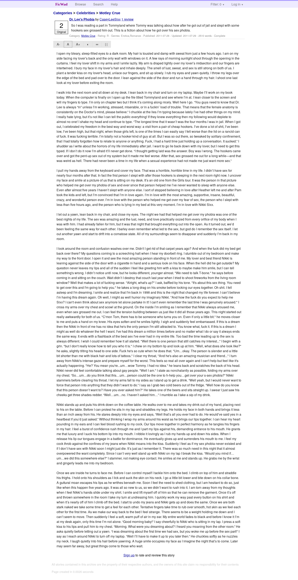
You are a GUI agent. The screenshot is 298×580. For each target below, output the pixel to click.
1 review (127, 19)
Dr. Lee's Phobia (81, 19)
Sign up (129, 555)
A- (58, 44)
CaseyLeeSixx (110, 19)
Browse (80, 4)
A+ (78, 44)
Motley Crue (109, 13)
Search (98, 4)
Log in (236, 4)
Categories (62, 13)
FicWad (61, 4)
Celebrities (85, 13)
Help (114, 4)
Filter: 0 (216, 4)
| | (106, 44)
